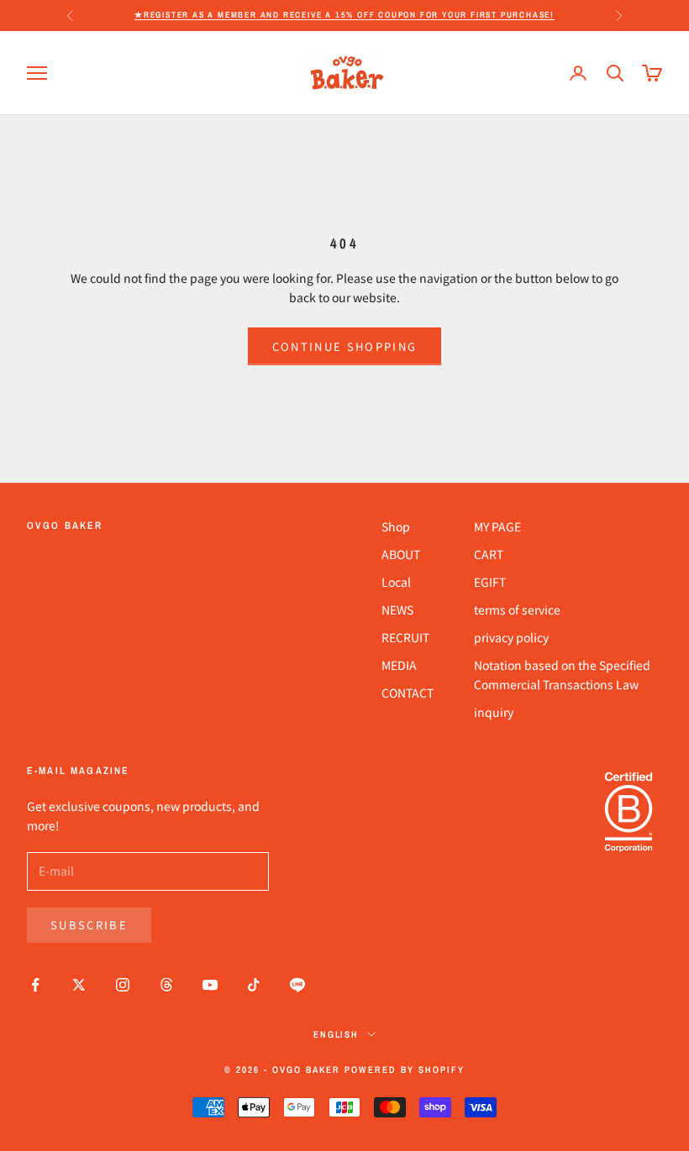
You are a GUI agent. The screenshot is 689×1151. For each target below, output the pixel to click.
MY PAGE (497, 526)
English (336, 1034)
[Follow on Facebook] (35, 984)
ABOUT (400, 554)
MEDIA (399, 665)
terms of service (517, 609)
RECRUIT (405, 637)
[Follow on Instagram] (122, 984)
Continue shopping (345, 346)
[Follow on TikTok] (253, 984)
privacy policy (511, 637)
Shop (395, 526)
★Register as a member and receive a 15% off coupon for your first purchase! (344, 14)
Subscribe (89, 925)
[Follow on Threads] (166, 984)
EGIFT (490, 581)
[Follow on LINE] (297, 984)
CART (488, 554)
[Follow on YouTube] (210, 984)
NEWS (397, 609)
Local (396, 581)
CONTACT (407, 692)
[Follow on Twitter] (79, 984)
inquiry (493, 712)
